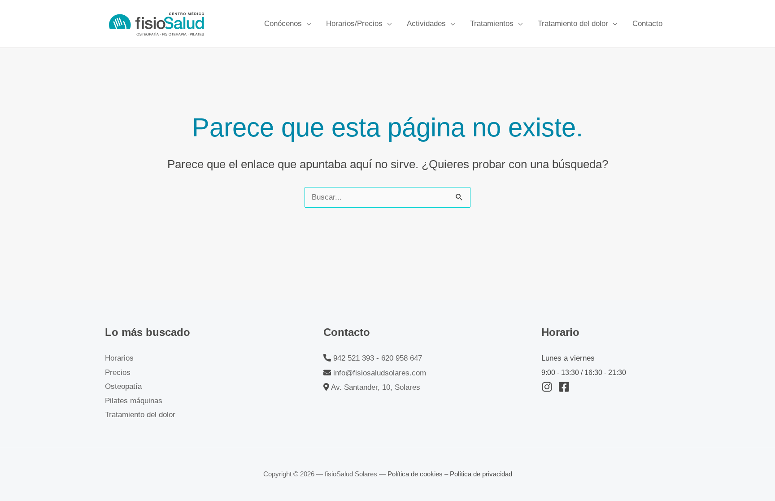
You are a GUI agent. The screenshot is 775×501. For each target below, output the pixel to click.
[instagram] (548, 386)
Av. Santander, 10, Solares (375, 387)
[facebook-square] (565, 386)
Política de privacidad (481, 474)
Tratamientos (492, 23)
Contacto (647, 23)
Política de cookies (416, 474)
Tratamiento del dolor (573, 23)
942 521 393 (353, 358)
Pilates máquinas (133, 400)
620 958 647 (401, 358)
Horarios (119, 358)
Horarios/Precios (354, 23)
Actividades (426, 23)
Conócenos (283, 23)
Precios (118, 372)
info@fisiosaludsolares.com (379, 373)
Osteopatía (123, 386)
